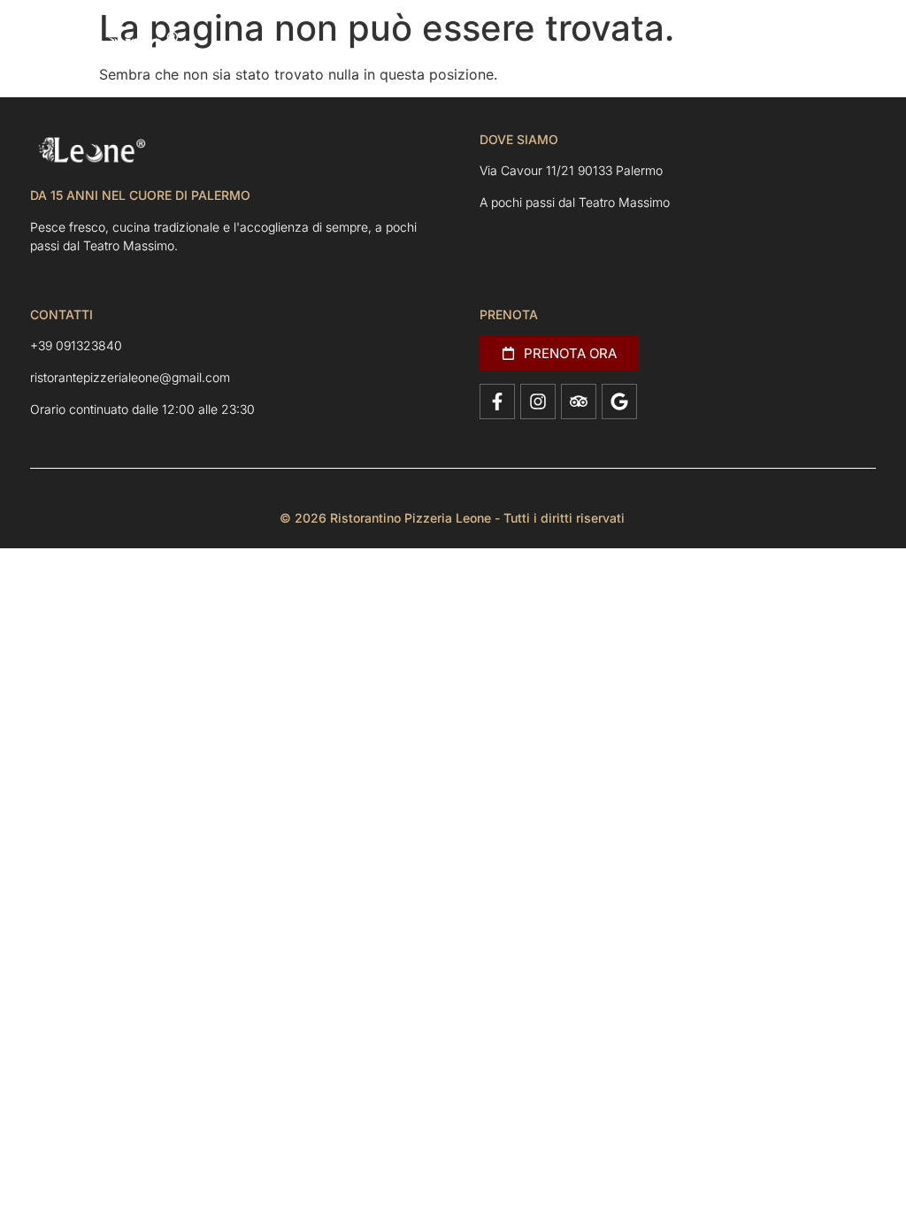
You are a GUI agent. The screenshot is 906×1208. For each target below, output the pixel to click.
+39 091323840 (76, 345)
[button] (842, 47)
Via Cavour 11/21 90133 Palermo (571, 170)
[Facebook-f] (497, 401)
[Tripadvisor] (578, 401)
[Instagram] (538, 401)
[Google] (619, 401)
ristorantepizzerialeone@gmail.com (130, 377)
